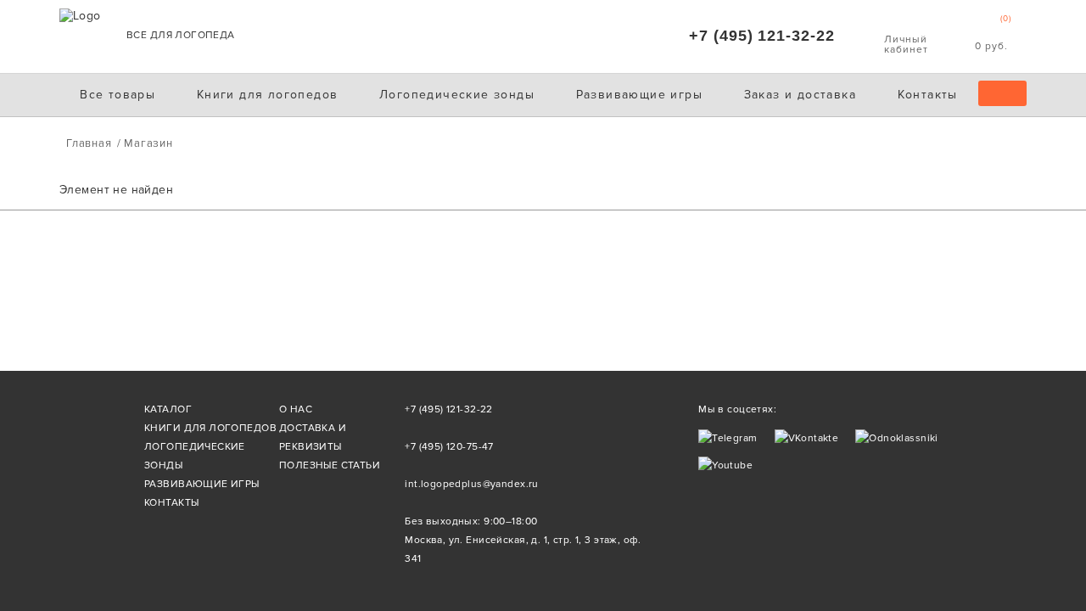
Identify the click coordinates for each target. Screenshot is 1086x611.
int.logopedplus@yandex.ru (472, 484)
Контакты (928, 94)
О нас (295, 409)
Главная (88, 143)
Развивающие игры (639, 94)
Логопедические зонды (457, 94)
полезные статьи (329, 465)
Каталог (168, 409)
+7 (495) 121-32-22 (762, 35)
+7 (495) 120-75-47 (449, 446)
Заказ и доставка (800, 94)
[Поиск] (1002, 93)
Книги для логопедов (268, 94)
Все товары (117, 94)
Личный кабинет (906, 35)
